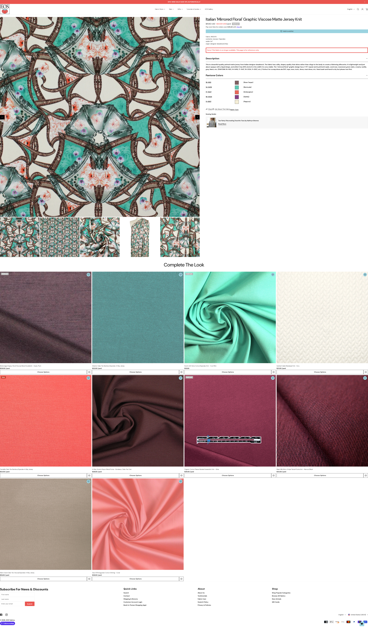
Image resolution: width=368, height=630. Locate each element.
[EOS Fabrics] (5, 9)
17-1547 (209, 92)
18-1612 (208, 82)
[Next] (197, 117)
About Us (201, 593)
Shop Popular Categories (281, 593)
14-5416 (209, 87)
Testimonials (202, 596)
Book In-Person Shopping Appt (135, 605)
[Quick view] (89, 372)
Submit (29, 604)
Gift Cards (275, 602)
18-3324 (209, 97)
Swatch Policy (203, 602)
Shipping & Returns (131, 599)
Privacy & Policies (204, 605)
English (349, 9)
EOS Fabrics (10, 620)
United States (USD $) (358, 615)
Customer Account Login (133, 602)
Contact (127, 596)
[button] (160, 9)
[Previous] (2, 117)
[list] (100, 117)
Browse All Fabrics (278, 596)
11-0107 (208, 102)
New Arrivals (276, 599)
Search (126, 593)
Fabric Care (234, 110)
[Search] (358, 9)
